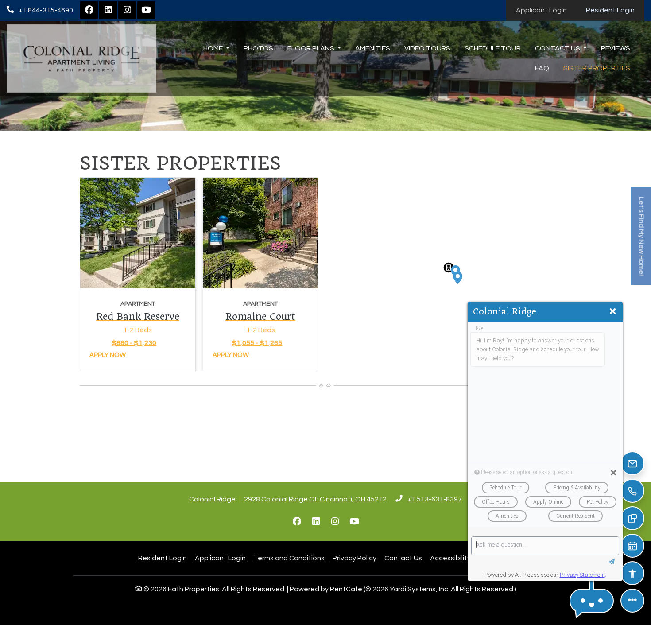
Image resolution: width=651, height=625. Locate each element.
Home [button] (213, 48)
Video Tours (427, 48)
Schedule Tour (493, 48)
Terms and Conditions (289, 558)
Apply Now (107, 355)
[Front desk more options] (632, 600)
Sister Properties (596, 68)
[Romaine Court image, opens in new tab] (260, 233)
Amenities (372, 48)
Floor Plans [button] (311, 48)
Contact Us (403, 558)
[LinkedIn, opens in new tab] (108, 10)
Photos (258, 48)
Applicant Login (546, 10)
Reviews (615, 48)
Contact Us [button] (558, 48)
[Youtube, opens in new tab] (146, 10)
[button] (458, 277)
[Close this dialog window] (612, 311)
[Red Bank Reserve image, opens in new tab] (137, 233)
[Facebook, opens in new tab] (89, 10)
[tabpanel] (199, 274)
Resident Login (615, 10)
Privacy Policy (354, 558)
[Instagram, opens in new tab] (127, 10)
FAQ (542, 68)
